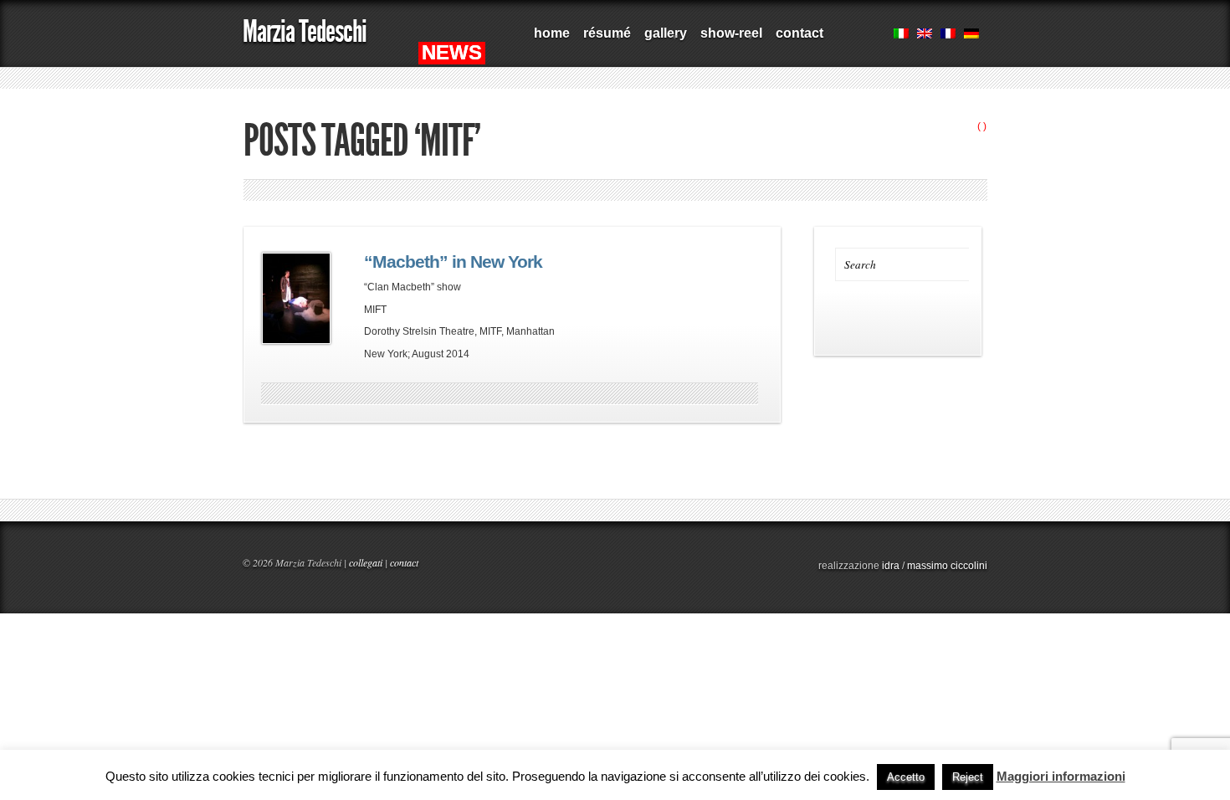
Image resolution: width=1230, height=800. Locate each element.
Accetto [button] (906, 777)
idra (890, 566)
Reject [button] (967, 777)
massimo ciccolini (947, 566)
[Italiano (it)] (901, 35)
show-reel (728, 39)
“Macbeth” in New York (453, 262)
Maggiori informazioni (1061, 776)
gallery (662, 39)
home (552, 33)
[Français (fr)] (948, 35)
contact (799, 33)
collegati (365, 562)
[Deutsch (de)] (971, 35)
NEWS (452, 52)
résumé (604, 39)
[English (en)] (924, 35)
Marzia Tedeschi (304, 31)
